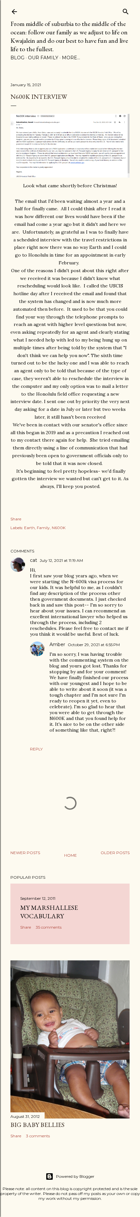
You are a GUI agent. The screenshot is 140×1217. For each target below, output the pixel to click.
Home (70, 855)
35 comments (49, 927)
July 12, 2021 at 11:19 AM (61, 560)
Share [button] (15, 518)
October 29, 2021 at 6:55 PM (94, 644)
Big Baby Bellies (37, 1124)
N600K (58, 527)
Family (43, 527)
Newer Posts (25, 852)
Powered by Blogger (75, 1176)
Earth (29, 527)
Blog (17, 58)
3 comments (38, 1135)
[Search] (126, 10)
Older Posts (115, 852)
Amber (57, 644)
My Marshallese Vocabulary (49, 911)
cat (33, 560)
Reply (36, 749)
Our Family (43, 58)
